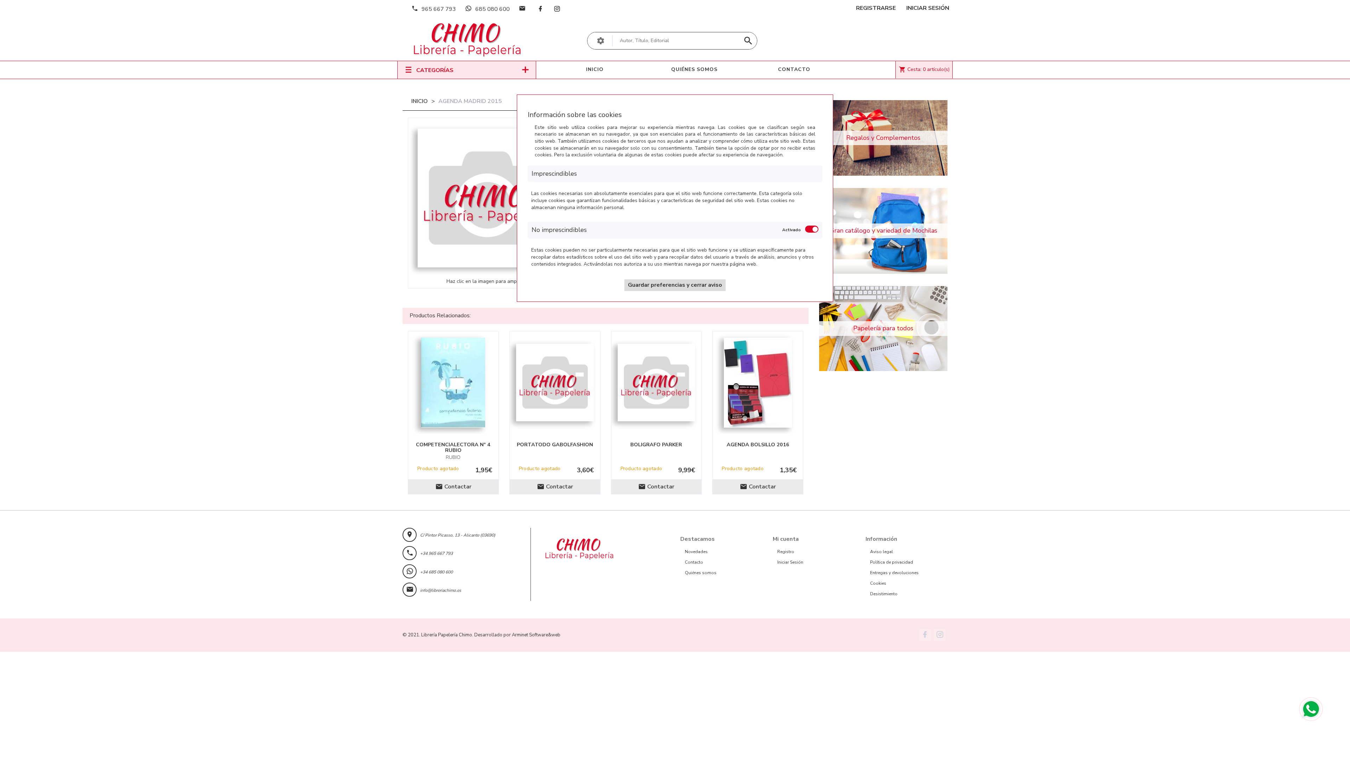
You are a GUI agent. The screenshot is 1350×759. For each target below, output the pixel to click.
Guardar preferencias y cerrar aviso (675, 285)
